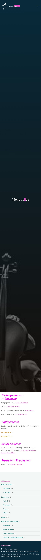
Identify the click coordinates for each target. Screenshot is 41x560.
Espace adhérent (6, 484)
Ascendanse (13, 6)
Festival (5, 501)
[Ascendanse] (4, 6)
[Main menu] (38, 6)
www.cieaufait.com (22, 403)
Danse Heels (7, 525)
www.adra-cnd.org (13, 407)
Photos (3, 517)
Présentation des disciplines (10, 521)
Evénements (5, 497)
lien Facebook (29, 410)
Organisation (7, 488)
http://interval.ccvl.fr (21, 414)
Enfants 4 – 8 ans (8, 533)
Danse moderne (8, 529)
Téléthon (5, 513)
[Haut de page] (33, 552)
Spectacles (6, 505)
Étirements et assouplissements (13, 537)
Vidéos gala (6, 492)
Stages (5, 509)
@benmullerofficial (16, 464)
